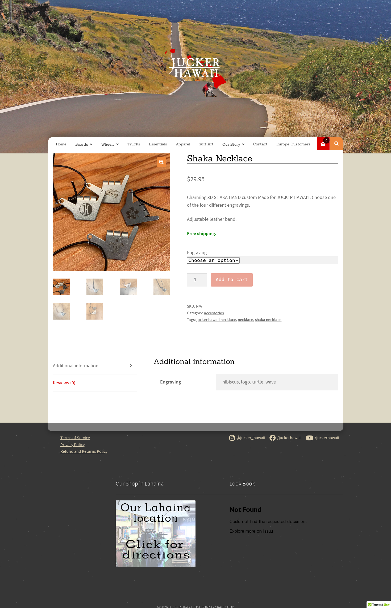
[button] (161, 162)
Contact (260, 144)
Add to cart (232, 279)
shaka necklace (268, 319)
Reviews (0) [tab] (64, 383)
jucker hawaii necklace (216, 319)
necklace (245, 319)
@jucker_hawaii (250, 437)
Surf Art (206, 144)
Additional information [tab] (75, 366)
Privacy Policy (72, 444)
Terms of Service (75, 437)
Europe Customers (293, 144)
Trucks (133, 144)
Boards (81, 144)
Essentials (158, 144)
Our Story (231, 144)
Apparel (183, 144)
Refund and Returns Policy (83, 451)
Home (61, 144)
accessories (214, 312)
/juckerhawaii (289, 437)
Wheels (107, 144)
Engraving (197, 252)
